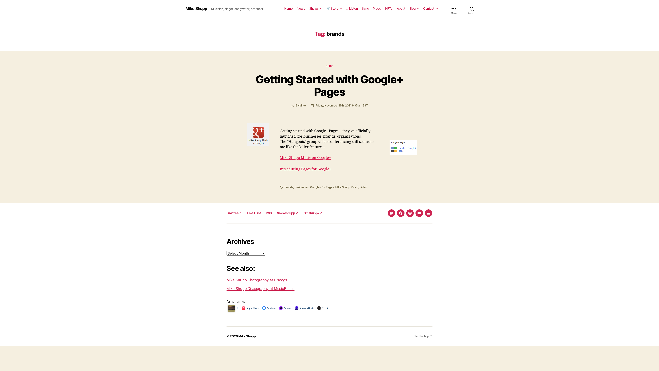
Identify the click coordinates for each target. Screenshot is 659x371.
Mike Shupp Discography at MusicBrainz (260, 288)
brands (289, 187)
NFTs (388, 8)
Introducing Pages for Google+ (305, 169)
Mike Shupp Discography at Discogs (257, 280)
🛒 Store (332, 8)
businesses (302, 187)
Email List (254, 213)
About (401, 8)
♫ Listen (352, 8)
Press (377, 8)
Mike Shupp (196, 9)
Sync (365, 8)
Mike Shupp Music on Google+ (305, 157)
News (301, 8)
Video (363, 187)
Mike (302, 105)
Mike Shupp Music (346, 187)
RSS (269, 213)
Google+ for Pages (322, 187)
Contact (428, 8)
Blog (412, 8)
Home (288, 8)
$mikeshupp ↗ (288, 213)
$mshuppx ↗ (313, 213)
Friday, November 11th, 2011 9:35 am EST (341, 105)
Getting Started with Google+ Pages (329, 85)
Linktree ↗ (234, 213)
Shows (314, 8)
